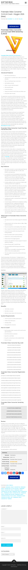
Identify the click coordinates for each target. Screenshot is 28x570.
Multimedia (10, 485)
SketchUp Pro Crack (5, 125)
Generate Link (14, 477)
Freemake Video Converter (13, 487)
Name (3, 526)
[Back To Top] (14, 561)
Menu (25, 2)
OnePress (19, 565)
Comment (4, 509)
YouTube (7, 156)
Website (3, 538)
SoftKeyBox (7, 2)
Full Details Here (14, 26)
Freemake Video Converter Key (12, 492)
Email (3, 532)
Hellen (20, 19)
